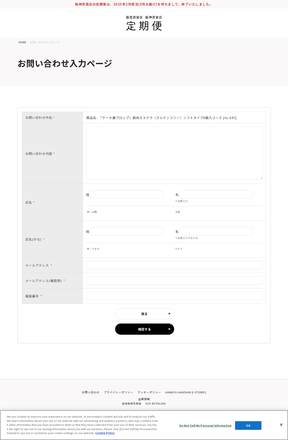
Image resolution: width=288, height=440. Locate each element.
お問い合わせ (91, 392)
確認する (144, 329)
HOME (22, 42)
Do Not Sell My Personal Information (205, 425)
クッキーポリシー (149, 392)
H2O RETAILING (155, 403)
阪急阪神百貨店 (131, 403)
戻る (144, 313)
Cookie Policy (104, 433)
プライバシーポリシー (118, 392)
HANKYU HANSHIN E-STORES (185, 392)
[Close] (281, 424)
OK (248, 425)
